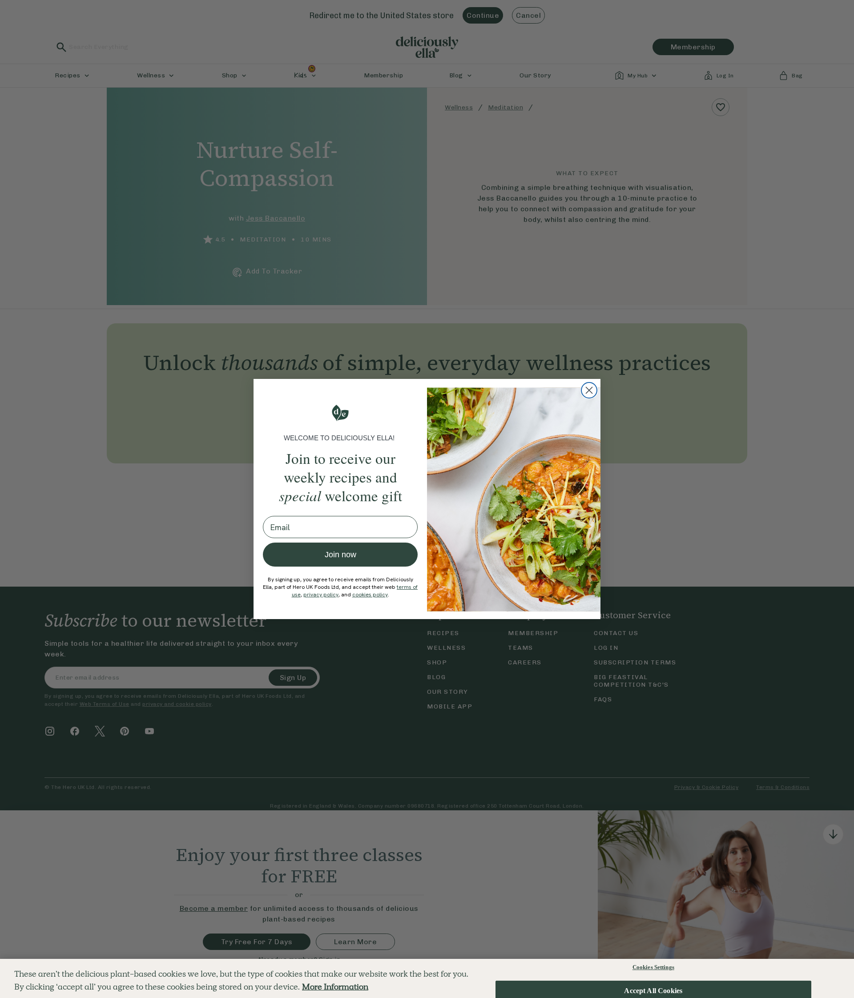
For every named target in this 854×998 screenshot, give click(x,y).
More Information (335, 986)
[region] (427, 978)
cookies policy (370, 594)
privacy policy (320, 594)
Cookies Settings (653, 967)
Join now (340, 554)
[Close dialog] (589, 390)
